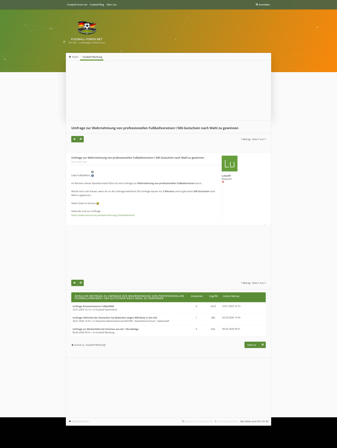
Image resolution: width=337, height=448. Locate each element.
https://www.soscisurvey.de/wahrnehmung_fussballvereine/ (103, 215)
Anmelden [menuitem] (264, 4)
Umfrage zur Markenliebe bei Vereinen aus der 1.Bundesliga (106, 329)
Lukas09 (226, 175)
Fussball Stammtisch (106, 309)
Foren (75, 56)
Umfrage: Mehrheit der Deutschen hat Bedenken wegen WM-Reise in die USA (115, 317)
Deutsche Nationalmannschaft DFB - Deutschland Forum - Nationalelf (132, 321)
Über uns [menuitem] (112, 4)
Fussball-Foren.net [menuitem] (77, 4)
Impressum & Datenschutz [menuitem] (199, 421)
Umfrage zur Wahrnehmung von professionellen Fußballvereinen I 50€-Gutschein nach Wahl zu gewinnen (155, 128)
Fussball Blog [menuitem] (97, 4)
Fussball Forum (80, 421)
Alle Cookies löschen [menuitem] (228, 421)
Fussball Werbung (92, 56)
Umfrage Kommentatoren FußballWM (93, 306)
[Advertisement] (168, 90)
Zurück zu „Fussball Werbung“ (90, 344)
